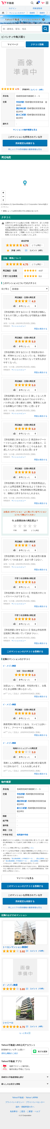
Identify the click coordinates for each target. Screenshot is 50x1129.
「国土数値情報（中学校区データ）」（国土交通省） (22, 861)
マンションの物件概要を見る (25, 129)
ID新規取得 (37, 8)
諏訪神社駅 (21, 108)
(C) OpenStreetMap (17, 204)
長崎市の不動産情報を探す (12, 1077)
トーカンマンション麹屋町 (15, 946)
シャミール (8, 1022)
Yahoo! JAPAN (32, 1097)
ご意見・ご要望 (26, 1111)
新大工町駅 (21, 114)
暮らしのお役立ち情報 (10, 1084)
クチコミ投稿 (37, 44)
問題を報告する (40, 328)
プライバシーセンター (35, 1102)
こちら (31, 848)
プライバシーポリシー (14, 1102)
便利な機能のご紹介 (9, 1053)
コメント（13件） (37, 988)
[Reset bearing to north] (3, 200)
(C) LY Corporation (31, 204)
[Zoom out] (3, 196)
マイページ (12, 44)
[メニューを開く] (47, 3)
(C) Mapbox (5, 204)
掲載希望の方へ (27, 1106)
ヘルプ (37, 1111)
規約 (17, 1106)
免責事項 (13, 1111)
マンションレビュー (18, 326)
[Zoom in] (3, 193)
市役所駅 (20, 101)
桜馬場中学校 (22, 834)
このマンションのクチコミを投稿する (25, 651)
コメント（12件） (37, 950)
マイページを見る (25, 878)
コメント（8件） (37, 89)
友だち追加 (42, 1051)
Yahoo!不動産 (18, 1097)
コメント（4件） (36, 1026)
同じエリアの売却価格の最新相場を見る (25, 149)
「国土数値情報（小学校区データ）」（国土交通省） (27, 858)
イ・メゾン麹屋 (9, 665)
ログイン (12, 8)
